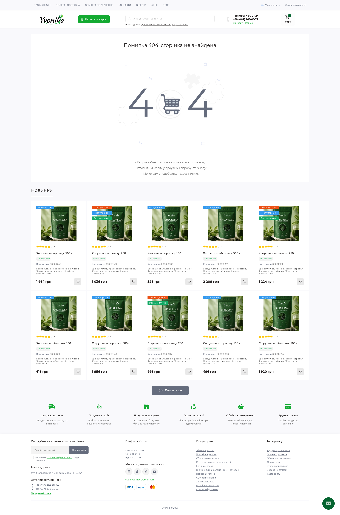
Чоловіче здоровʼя (206, 454)
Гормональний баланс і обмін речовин (217, 470)
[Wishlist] (81, 212)
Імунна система (204, 466)
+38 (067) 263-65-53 (245, 19)
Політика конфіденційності (59, 457)
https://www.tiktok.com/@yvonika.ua (145, 471)
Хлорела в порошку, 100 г (165, 253)
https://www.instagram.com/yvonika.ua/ (128, 471)
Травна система (205, 481)
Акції (154, 5)
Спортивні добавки (207, 489)
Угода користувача (277, 466)
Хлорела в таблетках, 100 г (54, 343)
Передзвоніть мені (41, 493)
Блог (166, 5)
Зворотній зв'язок (277, 470)
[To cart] (77, 281)
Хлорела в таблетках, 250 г (277, 253)
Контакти (125, 5)
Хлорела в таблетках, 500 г (221, 253)
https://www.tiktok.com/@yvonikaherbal (137, 471)
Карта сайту (273, 473)
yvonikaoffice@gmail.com (140, 479)
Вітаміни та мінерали (207, 485)
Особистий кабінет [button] (295, 5)
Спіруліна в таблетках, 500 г (278, 343)
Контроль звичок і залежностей (213, 462)
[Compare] (81, 219)
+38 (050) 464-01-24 (246, 15)
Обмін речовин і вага (207, 458)
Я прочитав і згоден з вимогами (58, 458)
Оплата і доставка (68, 5)
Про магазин (42, 5)
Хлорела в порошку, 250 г (110, 253)
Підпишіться (79, 450)
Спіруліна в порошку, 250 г (166, 343)
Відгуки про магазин (278, 450)
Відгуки (141, 5)
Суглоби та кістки (206, 477)
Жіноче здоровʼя (205, 450)
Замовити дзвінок (243, 23)
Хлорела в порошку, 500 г (54, 253)
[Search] (129, 18)
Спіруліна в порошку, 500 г (111, 343)
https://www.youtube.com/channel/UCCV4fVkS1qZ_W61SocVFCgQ (154, 471)
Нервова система (205, 473)
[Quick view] (81, 206)
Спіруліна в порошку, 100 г (221, 343)
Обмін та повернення (99, 5)
